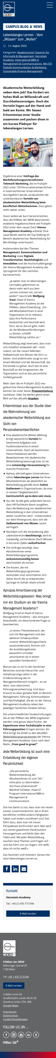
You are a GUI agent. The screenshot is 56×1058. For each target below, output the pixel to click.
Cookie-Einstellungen (15, 1019)
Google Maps (11, 1005)
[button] (6, 868)
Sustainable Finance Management (23, 71)
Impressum (9, 1012)
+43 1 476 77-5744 (18, 977)
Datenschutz (10, 1015)
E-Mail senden (14, 985)
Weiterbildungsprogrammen (20, 736)
